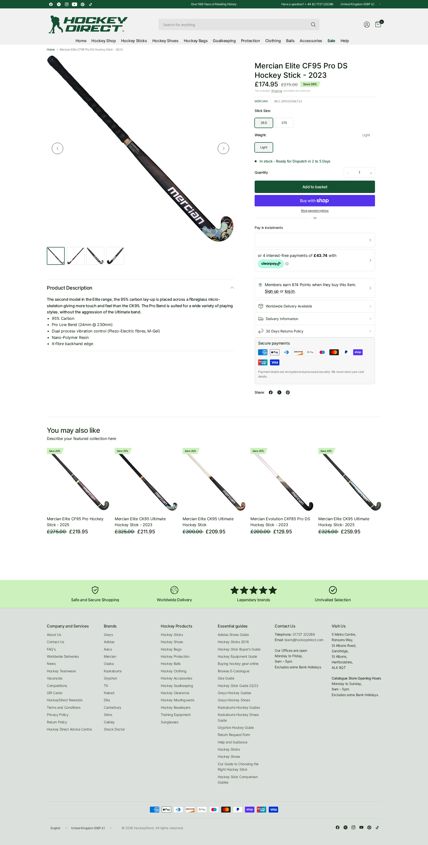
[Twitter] (59, 4)
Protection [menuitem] (250, 40)
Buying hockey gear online (238, 663)
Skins (108, 714)
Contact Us (55, 642)
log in (290, 291)
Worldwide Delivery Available (289, 306)
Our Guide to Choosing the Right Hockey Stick (238, 766)
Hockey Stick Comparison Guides (238, 779)
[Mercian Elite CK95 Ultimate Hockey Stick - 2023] (146, 479)
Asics (108, 649)
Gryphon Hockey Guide (236, 727)
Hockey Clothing (173, 671)
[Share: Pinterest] (288, 392)
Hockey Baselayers (175, 707)
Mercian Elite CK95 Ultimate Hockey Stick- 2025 (343, 521)
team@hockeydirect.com (304, 640)
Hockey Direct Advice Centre (69, 729)
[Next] (223, 148)
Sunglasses (169, 722)
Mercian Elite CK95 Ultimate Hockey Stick (208, 521)
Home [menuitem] (81, 40)
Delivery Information (282, 319)
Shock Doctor (114, 729)
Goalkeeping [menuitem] (224, 40)
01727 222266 (304, 634)
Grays (108, 634)
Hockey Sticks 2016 (233, 642)
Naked (109, 693)
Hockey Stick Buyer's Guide (239, 649)
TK (106, 685)
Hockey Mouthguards (177, 700)
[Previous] (57, 148)
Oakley (109, 722)
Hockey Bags (171, 649)
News (51, 663)
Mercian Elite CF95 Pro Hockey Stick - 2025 (75, 521)
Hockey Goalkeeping (177, 685)
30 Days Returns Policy (284, 331)
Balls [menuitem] (290, 40)
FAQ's (51, 649)
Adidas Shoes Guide (233, 634)
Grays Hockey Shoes (234, 700)
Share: (260, 392)
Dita (107, 700)
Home (51, 49)
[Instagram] (67, 4)
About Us (54, 634)
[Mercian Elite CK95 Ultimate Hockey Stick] (214, 479)
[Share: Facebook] (271, 392)
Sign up (272, 291)
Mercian (261, 101)
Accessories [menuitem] (311, 40)
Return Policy (57, 722)
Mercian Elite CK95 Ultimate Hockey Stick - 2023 (140, 521)
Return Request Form (234, 735)
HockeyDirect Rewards (64, 700)
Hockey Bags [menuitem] (196, 40)
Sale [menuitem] (331, 40)
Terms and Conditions (63, 707)
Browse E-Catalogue (233, 671)
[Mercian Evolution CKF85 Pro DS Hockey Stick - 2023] (281, 479)
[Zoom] (224, 64)
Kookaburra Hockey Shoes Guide (238, 717)
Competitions (57, 685)
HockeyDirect (144, 828)
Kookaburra (113, 671)
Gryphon (110, 678)
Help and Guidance (232, 742)
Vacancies (54, 678)
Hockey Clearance (175, 693)
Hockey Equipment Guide (237, 656)
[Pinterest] (82, 4)
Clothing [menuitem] (273, 40)
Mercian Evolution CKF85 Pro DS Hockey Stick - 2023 (280, 521)
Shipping (276, 90)
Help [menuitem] (345, 40)
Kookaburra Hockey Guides (239, 707)
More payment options (315, 210)
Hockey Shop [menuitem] (103, 40)
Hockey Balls (171, 663)
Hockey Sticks (172, 634)
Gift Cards (54, 693)
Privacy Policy (58, 714)
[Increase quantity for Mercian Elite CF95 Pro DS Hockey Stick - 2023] (371, 173)
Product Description (69, 288)
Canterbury (112, 707)
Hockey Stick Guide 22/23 (238, 685)
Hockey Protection (175, 656)
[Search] (313, 24)
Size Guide (226, 678)
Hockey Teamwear (61, 671)
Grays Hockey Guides (234, 693)
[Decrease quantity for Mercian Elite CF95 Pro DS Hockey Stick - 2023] (347, 173)
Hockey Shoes (172, 642)
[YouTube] (75, 4)
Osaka (109, 663)
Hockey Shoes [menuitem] (165, 40)
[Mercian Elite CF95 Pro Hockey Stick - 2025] (78, 479)
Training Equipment (175, 714)
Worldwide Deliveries (63, 656)
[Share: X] (279, 392)
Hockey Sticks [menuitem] (134, 40)
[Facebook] (51, 4)
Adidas (109, 642)
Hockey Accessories (176, 678)
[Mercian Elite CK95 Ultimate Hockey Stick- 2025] (349, 479)
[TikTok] (90, 4)
